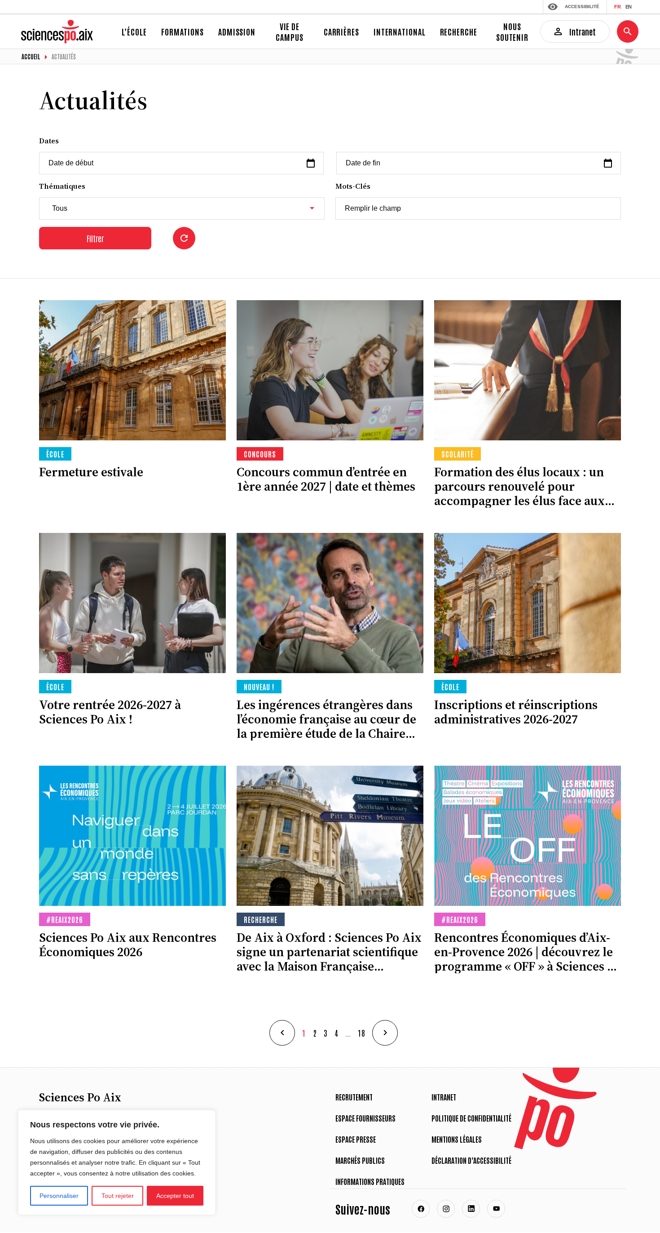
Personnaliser (59, 1195)
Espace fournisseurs (365, 1117)
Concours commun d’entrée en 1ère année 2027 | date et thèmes (326, 479)
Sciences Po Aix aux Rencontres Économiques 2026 (127, 944)
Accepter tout (175, 1195)
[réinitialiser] (184, 238)
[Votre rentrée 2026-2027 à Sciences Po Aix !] (132, 603)
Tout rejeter (117, 1195)
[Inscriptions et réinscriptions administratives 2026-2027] (527, 603)
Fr (617, 6)
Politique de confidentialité (471, 1117)
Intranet (443, 1096)
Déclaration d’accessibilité (471, 1160)
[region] (117, 1162)
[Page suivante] (385, 1033)
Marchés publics (360, 1160)
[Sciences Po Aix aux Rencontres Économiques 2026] (132, 836)
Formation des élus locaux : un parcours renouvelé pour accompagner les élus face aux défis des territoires (519, 486)
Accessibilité (582, 6)
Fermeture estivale (91, 472)
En (628, 6)
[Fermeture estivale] (132, 370)
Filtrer (95, 238)
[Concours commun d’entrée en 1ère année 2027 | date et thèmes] (330, 370)
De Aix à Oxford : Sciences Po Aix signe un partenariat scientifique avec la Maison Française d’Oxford (329, 951)
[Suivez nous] (421, 1209)
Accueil (31, 56)
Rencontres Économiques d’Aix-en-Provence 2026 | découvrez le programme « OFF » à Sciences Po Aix (527, 951)
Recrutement (354, 1096)
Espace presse (355, 1139)
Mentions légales (456, 1139)
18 (361, 1032)
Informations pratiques (370, 1181)
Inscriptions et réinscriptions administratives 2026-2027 (516, 711)
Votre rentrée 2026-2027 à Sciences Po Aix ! (110, 711)
